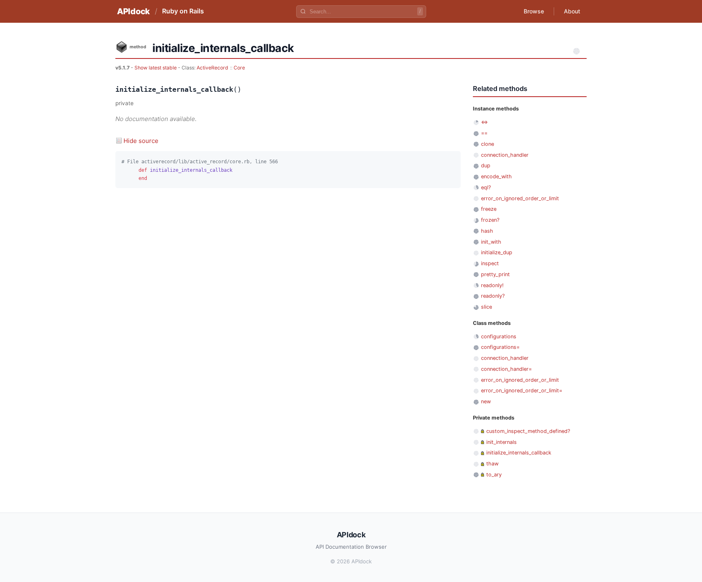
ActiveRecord (212, 68)
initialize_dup (496, 252)
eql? (486, 187)
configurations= (500, 347)
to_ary (494, 475)
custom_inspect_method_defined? (528, 431)
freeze (488, 209)
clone (487, 144)
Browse (534, 11)
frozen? (490, 220)
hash (487, 231)
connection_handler (505, 155)
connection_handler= (506, 369)
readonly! (492, 285)
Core (239, 68)
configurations (498, 336)
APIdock (133, 11)
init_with (491, 242)
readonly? (493, 296)
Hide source (141, 141)
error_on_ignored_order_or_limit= (521, 390)
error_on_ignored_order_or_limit (520, 198)
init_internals (501, 442)
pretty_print (495, 274)
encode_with (496, 176)
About (572, 11)
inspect (490, 263)
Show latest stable (156, 68)
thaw (492, 464)
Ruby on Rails (183, 11)
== (484, 133)
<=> (484, 122)
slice (486, 307)
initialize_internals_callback (518, 453)
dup (485, 165)
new (486, 401)
